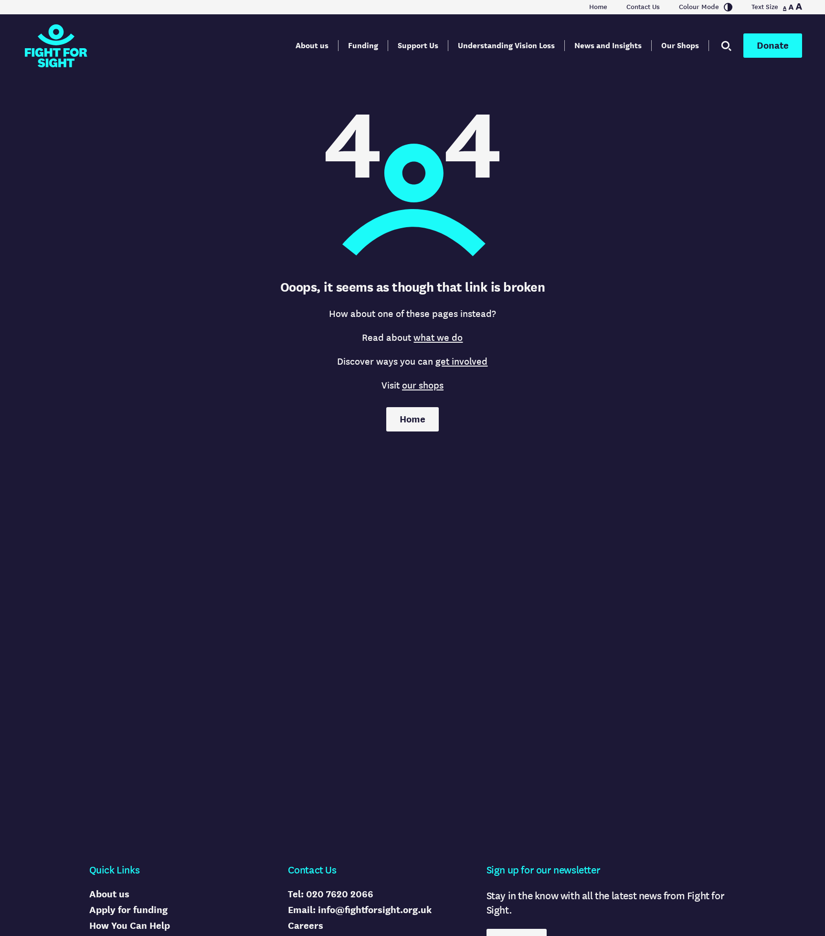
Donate (773, 45)
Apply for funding (128, 910)
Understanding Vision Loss (506, 46)
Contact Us (643, 7)
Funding (363, 46)
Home (598, 7)
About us (312, 46)
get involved (461, 361)
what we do (438, 337)
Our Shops (680, 46)
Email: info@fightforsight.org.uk (360, 910)
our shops (423, 385)
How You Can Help (129, 925)
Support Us (418, 46)
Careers (305, 925)
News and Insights (608, 46)
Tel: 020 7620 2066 (330, 894)
